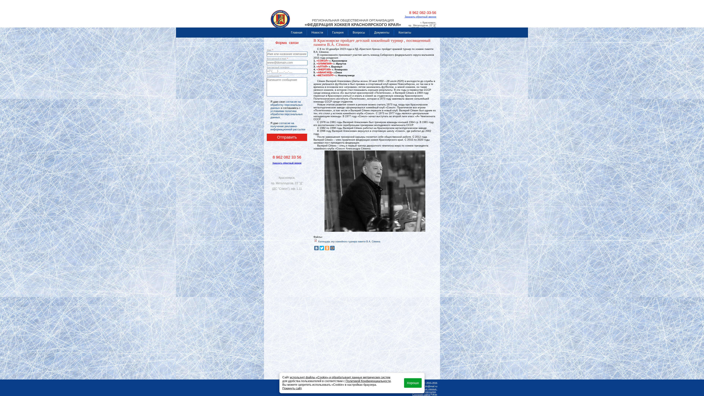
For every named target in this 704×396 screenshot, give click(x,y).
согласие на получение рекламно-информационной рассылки (287, 126)
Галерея (338, 32)
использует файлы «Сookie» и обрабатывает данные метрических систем (340, 377)
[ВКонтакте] (316, 248)
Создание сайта (421, 394)
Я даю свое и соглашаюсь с (286, 109)
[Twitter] (322, 248)
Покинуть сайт (291, 388)
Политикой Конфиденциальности (368, 381)
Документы (381, 32)
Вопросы (359, 32)
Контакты (405, 32)
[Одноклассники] (327, 248)
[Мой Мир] (332, 248)
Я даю (287, 126)
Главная (296, 32)
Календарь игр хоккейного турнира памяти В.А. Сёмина (349, 241)
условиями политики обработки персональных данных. (286, 114)
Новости (317, 32)
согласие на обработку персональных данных (286, 104)
